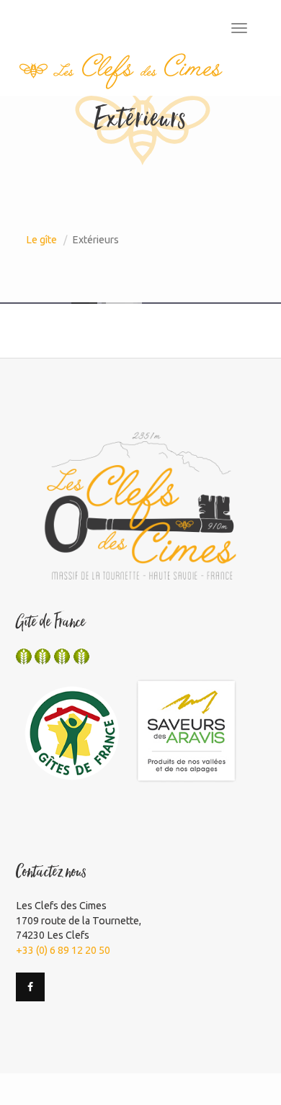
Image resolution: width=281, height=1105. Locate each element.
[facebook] (30, 987)
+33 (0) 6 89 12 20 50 (63, 950)
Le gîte (42, 239)
